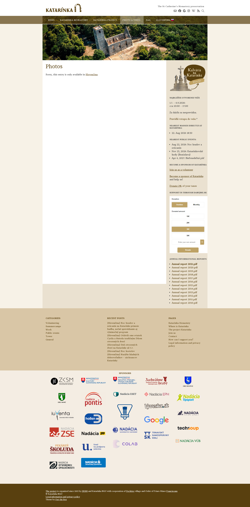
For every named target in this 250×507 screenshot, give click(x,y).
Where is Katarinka (179, 326)
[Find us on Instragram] (189, 11)
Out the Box (61, 499)
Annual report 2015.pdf (184, 285)
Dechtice (130, 491)
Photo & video (131, 20)
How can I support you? (181, 339)
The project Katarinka (180, 329)
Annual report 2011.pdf (184, 299)
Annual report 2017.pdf (184, 278)
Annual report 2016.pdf (184, 281)
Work (49, 329)
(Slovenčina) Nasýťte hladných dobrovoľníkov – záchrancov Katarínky (123, 357)
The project (51, 491)
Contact (173, 336)
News (51, 20)
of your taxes (183, 186)
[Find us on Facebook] (179, 11)
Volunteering (52, 323)
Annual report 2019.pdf (184, 271)
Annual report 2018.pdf (184, 274)
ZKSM (85, 491)
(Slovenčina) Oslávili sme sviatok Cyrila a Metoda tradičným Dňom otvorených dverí (124, 338)
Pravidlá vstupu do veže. (183, 119)
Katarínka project (105, 20)
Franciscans (172, 491)
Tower (49, 336)
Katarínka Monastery (74, 20)
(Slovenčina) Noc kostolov (121, 351)
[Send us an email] (175, 11)
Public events (52, 333)
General (50, 339)
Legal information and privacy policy (63, 497)
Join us (172, 333)
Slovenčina (163, 20)
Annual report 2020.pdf (185, 267)
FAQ (148, 20)
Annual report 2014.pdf (184, 288)
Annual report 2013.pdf (184, 292)
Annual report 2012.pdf (184, 295)
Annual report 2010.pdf (184, 302)
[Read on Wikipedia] (193, 11)
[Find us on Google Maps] (184, 11)
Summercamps (53, 326)
